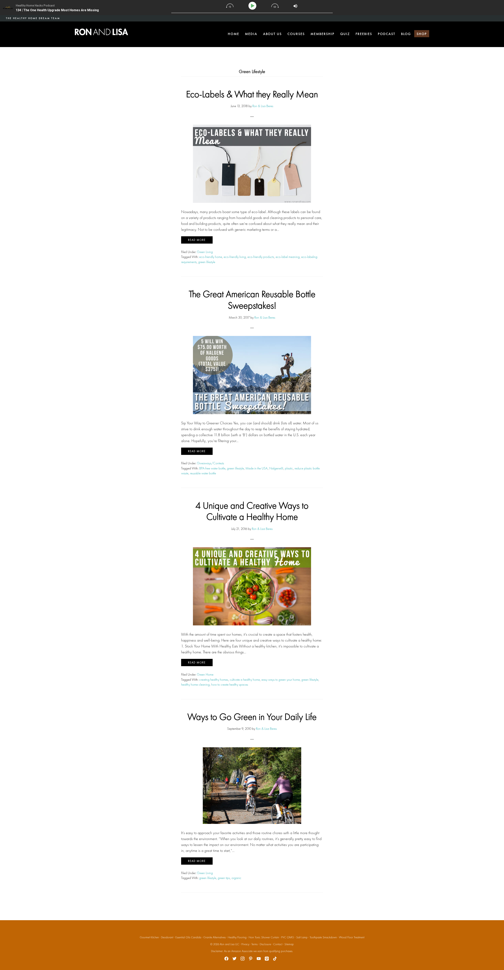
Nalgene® (276, 468)
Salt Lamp (302, 937)
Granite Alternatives (214, 937)
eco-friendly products (260, 257)
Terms (254, 944)
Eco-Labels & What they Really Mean (252, 94)
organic (236, 878)
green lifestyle (206, 262)
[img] (229, 6)
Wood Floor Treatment (351, 937)
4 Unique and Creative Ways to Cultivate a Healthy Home (252, 511)
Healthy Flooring (237, 937)
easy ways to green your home (280, 679)
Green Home (205, 674)
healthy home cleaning (195, 684)
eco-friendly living (235, 257)
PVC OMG (287, 937)
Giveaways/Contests (210, 463)
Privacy (245, 944)
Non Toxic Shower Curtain (264, 937)
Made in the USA (257, 468)
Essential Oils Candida (188, 937)
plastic (289, 468)
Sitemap (289, 944)
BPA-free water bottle (212, 468)
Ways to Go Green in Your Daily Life (252, 717)
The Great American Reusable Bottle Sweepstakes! (252, 299)
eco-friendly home (210, 257)
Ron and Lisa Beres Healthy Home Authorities (101, 32)
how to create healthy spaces (229, 684)
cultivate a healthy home (245, 679)
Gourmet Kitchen (149, 937)
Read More (197, 240)
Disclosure (265, 944)
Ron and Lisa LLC (229, 944)
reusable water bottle (203, 473)
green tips (224, 878)
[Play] (253, 6)
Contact (277, 944)
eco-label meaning (288, 257)
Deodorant (167, 937)
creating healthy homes (213, 679)
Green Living (205, 252)
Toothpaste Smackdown (323, 937)
